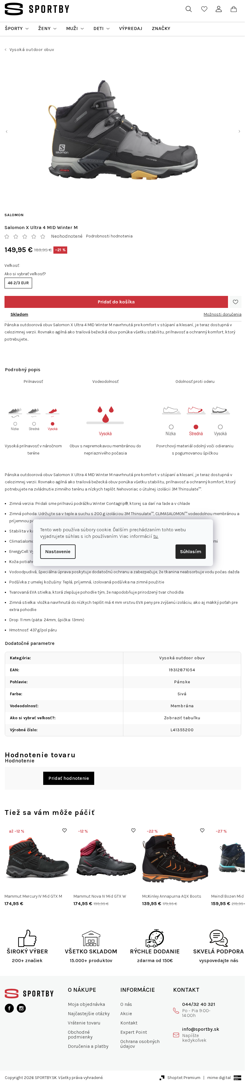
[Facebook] (9, 1008)
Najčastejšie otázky (89, 1013)
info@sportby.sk (200, 1029)
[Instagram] (21, 1008)
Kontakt (128, 1023)
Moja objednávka (86, 1004)
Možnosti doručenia (223, 314)
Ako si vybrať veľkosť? (25, 273)
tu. (155, 536)
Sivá (182, 693)
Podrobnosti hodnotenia (109, 236)
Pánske (182, 681)
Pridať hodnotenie (68, 778)
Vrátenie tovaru (84, 1023)
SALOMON (14, 215)
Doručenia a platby (88, 1046)
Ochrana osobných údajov (140, 1044)
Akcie (126, 1013)
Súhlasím (190, 551)
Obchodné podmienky (80, 1034)
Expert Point (133, 1032)
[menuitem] (16, 28)
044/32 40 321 (198, 1004)
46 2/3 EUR (18, 282)
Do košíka (116, 302)
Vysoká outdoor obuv (182, 657)
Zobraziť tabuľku (182, 717)
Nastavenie (57, 551)
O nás (126, 1004)
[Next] (239, 869)
